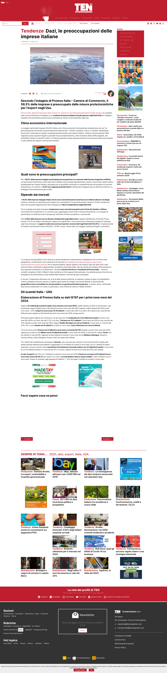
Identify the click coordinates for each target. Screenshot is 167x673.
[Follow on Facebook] (105, 94)
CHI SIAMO (95, 23)
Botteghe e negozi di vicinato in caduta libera (35, 573)
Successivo (106, 439)
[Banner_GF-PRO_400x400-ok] (90, 254)
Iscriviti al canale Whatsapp (118, 597)
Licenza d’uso (120, 640)
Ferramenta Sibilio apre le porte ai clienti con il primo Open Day (130, 201)
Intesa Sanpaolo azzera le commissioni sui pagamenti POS (34, 530)
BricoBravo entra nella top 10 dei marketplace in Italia (130, 182)
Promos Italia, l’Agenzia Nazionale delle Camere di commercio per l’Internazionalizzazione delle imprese (61, 113)
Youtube (82, 597)
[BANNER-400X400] (44, 168)
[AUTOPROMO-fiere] (130, 231)
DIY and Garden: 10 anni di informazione (130, 620)
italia (78, 454)
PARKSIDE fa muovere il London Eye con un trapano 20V (129, 143)
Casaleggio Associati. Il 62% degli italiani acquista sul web (67, 530)
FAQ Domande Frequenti (124, 644)
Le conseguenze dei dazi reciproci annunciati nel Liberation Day (98, 474)
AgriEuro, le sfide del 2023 (97, 571)
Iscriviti (82, 630)
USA (86, 454)
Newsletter (48, 23)
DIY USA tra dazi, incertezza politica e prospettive (65, 502)
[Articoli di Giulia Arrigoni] (111, 96)
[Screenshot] (44, 254)
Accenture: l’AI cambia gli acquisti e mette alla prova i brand (129, 167)
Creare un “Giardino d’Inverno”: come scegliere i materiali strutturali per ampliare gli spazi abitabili (129, 118)
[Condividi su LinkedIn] (33, 94)
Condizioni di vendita (123, 636)
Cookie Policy (80, 670)
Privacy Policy (120, 647)
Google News (96, 597)
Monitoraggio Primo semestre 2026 (129, 174)
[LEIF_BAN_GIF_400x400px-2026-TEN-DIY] (90, 387)
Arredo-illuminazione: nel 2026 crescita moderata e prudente (99, 530)
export (69, 454)
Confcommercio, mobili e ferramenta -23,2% (128, 502)
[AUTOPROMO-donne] (130, 84)
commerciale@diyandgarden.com (131, 628)
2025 (52, 454)
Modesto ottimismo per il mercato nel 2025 (67, 551)
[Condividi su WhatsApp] (37, 94)
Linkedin (44, 597)
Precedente (27, 439)
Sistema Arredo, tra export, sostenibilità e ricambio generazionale (35, 474)
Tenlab (37, 23)
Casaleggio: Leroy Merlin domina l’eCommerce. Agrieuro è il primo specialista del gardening (130, 191)
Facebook (56, 597)
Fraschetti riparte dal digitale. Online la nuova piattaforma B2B (130, 158)
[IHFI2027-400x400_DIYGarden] (131, 479)
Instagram (70, 597)
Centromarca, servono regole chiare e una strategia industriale (130, 551)
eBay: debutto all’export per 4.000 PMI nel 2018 (66, 474)
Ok (91, 670)
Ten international (83, 658)
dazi (60, 454)
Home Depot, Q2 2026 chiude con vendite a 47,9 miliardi (130, 136)
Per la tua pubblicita (66, 23)
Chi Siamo (119, 617)
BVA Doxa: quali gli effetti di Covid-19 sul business (99, 551)
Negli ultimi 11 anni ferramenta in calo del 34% (67, 573)
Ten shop (83, 23)
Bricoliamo (100, 658)
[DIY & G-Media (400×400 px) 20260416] (131, 578)
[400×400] (130, 110)
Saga (68, 658)
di (100, 93)
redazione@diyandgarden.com (130, 624)
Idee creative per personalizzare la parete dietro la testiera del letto (130, 128)
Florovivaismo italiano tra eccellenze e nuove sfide (97, 502)
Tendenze (33, 31)
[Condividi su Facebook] (30, 94)
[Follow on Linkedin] (104, 94)
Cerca (25, 23)
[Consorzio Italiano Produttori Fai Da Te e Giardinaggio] (44, 387)
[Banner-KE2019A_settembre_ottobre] (90, 168)
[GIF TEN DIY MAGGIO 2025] (130, 260)
